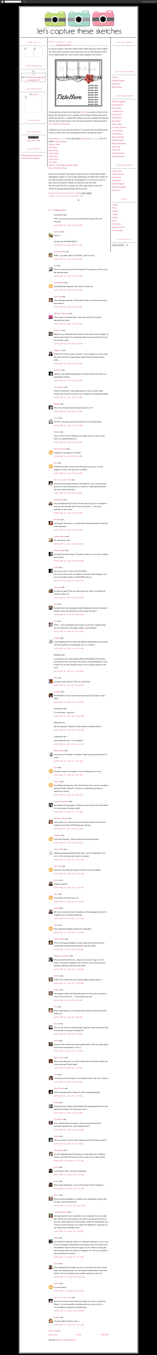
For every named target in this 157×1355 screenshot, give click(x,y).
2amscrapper (58, 1150)
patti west (57, 587)
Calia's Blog (53, 156)
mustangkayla (59, 282)
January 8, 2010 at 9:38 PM (68, 456)
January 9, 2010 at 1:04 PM (68, 1000)
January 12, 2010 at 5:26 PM (69, 1291)
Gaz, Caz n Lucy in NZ (62, 480)
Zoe (55, 266)
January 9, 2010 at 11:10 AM (69, 902)
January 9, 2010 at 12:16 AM (69, 744)
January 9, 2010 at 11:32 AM (69, 933)
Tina (81, 196)
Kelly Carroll (116, 124)
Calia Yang (58, 297)
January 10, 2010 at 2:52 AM (69, 1189)
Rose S (56, 1195)
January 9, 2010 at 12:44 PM (69, 969)
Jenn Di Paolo (59, 1088)
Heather (57, 432)
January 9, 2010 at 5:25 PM (68, 1051)
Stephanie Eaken (118, 153)
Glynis (56, 1040)
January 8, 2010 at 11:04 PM (68, 685)
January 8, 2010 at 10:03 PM (69, 561)
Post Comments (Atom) (67, 1340)
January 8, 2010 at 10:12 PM (69, 598)
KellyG (56, 1283)
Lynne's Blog (53, 159)
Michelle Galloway (61, 818)
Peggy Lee (58, 350)
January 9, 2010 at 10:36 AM (69, 874)
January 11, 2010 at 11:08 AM (69, 1277)
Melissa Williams (118, 137)
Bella (56, 678)
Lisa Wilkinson (117, 134)
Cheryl (56, 1263)
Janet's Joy (57, 866)
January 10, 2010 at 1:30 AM (69, 1161)
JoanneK (57, 692)
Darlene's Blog (54, 144)
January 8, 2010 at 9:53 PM (68, 513)
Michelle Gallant (118, 140)
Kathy (56, 1238)
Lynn (56, 1074)
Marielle (57, 404)
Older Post (104, 1335)
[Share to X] (86, 193)
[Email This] (82, 193)
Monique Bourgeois (119, 143)
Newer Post (53, 1335)
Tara (55, 621)
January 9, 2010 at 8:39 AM (68, 829)
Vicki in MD (58, 849)
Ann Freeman (59, 387)
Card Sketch (116, 224)
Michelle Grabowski (61, 313)
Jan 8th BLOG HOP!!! (63, 45)
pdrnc (56, 894)
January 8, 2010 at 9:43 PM (68, 493)
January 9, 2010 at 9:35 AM (68, 843)
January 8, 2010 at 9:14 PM (68, 380)
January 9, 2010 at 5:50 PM (68, 1068)
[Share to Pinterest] (90, 193)
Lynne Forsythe (59, 252)
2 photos (115, 211)
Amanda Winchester (61, 801)
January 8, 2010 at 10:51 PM (69, 648)
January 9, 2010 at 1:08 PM (68, 1017)
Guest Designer (117, 230)
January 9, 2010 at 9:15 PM (68, 1113)
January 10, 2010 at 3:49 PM (69, 1231)
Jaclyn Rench (117, 114)
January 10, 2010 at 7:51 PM (69, 1257)
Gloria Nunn (116, 177)
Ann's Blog (53, 147)
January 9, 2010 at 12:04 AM (69, 716)
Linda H (57, 782)
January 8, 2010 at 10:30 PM (69, 615)
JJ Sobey (115, 77)
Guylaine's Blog (60, 141)
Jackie (56, 1102)
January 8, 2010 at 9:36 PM (68, 442)
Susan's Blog (53, 150)
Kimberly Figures (118, 81)
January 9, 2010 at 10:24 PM (69, 1130)
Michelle (57, 520)
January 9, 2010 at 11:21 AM (69, 918)
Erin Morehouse (118, 105)
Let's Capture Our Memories (59, 124)
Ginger (56, 1136)
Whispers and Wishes (61, 956)
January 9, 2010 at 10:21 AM (69, 860)
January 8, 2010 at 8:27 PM (68, 245)
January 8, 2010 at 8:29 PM (68, 259)
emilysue (57, 232)
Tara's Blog (53, 162)
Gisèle (56, 567)
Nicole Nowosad (60, 449)
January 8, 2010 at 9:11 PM (68, 324)
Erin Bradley (34, 158)
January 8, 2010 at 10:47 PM (69, 631)
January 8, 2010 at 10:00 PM (69, 544)
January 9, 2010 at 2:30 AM (68, 795)
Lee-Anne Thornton (119, 127)
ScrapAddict (58, 500)
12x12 (58, 196)
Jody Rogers (116, 121)
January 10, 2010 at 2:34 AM (69, 1175)
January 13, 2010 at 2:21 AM (69, 1325)
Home (79, 1335)
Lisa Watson (58, 1119)
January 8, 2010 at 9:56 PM (68, 530)
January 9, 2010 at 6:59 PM (68, 1082)
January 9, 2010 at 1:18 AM (68, 761)
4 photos (65, 196)
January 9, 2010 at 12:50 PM (69, 983)
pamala (56, 880)
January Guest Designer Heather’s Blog (63, 165)
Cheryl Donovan (118, 174)
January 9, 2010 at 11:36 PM (68, 1144)
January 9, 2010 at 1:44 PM (68, 1034)
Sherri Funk (116, 147)
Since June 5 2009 (33, 141)
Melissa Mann (59, 751)
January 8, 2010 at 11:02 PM (68, 671)
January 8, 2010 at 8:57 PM (68, 290)
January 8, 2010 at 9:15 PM (68, 397)
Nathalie (57, 638)
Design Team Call (118, 227)
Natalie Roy (116, 84)
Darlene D (57, 330)
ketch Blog (54, 139)
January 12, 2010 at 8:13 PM (69, 1311)
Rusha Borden (117, 87)
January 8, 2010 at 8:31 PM (68, 276)
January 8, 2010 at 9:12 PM (68, 344)
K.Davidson (37, 155)
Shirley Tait (116, 150)
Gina (55, 1007)
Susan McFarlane (118, 156)
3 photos (115, 214)
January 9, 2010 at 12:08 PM (69, 949)
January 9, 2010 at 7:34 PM (68, 1096)
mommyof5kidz (59, 536)
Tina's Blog (86, 139)
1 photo (114, 205)
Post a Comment (55, 1331)
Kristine (57, 1317)
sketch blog (85, 112)
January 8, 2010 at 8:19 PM (68, 225)
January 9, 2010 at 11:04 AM (69, 888)
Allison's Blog (54, 153)
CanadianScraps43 (60, 1212)
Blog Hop (75, 196)
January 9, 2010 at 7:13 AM (68, 812)
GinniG (56, 976)
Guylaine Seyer (117, 111)
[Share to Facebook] (88, 193)
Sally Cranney (59, 1058)
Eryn (55, 604)
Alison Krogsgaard (119, 102)
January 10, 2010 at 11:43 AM (69, 1206)
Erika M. (57, 835)
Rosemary (57, 370)
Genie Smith (116, 108)
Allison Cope (116, 171)
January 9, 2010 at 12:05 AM (69, 730)
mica (55, 463)
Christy (56, 1024)
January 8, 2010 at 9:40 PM (68, 473)
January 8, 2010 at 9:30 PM (68, 425)
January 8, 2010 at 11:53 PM (68, 702)
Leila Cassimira (117, 131)
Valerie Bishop (59, 939)
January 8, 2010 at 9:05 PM (68, 307)
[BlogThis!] (84, 193)
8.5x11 (114, 221)
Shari (56, 767)
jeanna (56, 1167)
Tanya (56, 418)
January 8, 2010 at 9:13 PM (68, 364)
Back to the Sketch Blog (57, 168)
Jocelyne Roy (117, 118)
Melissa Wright (59, 550)
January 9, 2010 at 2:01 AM (68, 775)
